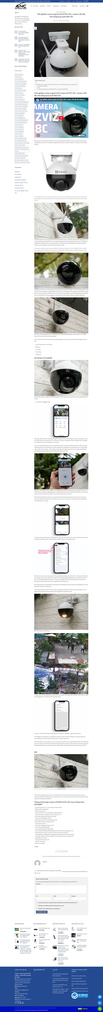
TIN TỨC (49, 6)
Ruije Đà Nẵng (18, 153)
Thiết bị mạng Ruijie (51, 1007)
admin (67, 20)
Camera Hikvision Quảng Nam (21, 104)
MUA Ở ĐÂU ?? (64, 6)
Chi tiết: (36, 846)
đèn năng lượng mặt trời (20, 157)
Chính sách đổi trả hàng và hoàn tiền (79, 984)
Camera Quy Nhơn (19, 124)
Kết (39, 87)
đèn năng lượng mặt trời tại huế (21, 160)
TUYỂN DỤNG (56, 6)
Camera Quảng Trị (18, 133)
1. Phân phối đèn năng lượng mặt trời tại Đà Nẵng (74, 871)
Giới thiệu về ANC (19, 1007)
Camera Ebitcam (18, 88)
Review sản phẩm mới (20, 182)
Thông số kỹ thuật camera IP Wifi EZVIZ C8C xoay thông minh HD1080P (53, 89)
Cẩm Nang (17, 174)
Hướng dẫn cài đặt (19, 180)
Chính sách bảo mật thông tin (78, 981)
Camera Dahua (18, 76)
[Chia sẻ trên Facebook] (56, 851)
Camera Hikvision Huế (19, 99)
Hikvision (24, 140)
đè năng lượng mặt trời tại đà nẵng (22, 162)
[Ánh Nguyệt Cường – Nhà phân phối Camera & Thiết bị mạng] (22, 6)
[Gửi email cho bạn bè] (61, 851)
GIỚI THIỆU (35, 6)
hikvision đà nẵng (18, 142)
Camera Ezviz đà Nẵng (19, 95)
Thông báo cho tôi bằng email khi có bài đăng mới (49, 908)
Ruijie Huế (17, 155)
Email (55, 896)
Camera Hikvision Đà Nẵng (20, 108)
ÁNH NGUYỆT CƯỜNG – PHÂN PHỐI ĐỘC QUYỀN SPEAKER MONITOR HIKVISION (24, 53)
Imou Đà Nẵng (26, 142)
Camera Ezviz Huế (19, 92)
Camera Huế (17, 111)
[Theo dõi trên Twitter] (86, 1)
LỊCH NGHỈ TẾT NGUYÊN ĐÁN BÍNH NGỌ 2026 (23, 33)
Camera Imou (24, 111)
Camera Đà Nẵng (18, 138)
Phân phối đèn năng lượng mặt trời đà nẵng (22, 150)
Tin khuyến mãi (18, 188)
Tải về (73, 1)
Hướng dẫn (68, 1)
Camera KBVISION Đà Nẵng (21, 122)
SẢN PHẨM (42, 6)
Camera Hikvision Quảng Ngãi (21, 106)
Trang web (73, 896)
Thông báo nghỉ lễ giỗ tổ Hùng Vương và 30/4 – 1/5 (24, 46)
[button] (79, 1)
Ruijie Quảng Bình (23, 155)
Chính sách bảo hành (76, 978)
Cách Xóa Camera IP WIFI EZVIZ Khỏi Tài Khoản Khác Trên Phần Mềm (23, 39)
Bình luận (38, 884)
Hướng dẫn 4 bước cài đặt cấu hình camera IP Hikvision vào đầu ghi (23, 60)
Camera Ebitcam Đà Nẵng (20, 90)
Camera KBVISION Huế (20, 117)
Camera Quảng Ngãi (19, 131)
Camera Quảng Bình (19, 127)
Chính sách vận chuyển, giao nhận (79, 988)
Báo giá (16, 171)
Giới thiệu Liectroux (40, 1007)
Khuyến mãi (62, 1)
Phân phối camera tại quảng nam (21, 147)
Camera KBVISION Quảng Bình (21, 120)
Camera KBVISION (19, 115)
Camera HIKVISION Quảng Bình (21, 102)
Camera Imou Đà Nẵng (19, 113)
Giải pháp (17, 177)
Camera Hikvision (18, 97)
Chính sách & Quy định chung (78, 975)
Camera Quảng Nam (19, 129)
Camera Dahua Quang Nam (20, 81)
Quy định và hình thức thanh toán (79, 991)
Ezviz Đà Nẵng (18, 140)
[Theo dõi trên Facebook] (83, 1)
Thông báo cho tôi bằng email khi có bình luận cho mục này (51, 905)
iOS (49, 402)
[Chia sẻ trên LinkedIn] (66, 851)
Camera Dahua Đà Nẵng (20, 86)
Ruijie (23, 153)
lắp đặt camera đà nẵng (19, 145)
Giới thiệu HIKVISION (29, 1007)
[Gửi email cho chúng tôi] (87, 1)
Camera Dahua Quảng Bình (20, 83)
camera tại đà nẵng (19, 136)
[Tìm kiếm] (31, 6)
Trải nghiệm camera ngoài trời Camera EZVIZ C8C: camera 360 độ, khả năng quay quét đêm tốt (56, 84)
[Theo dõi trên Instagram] (18, 1003)
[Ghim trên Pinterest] (64, 851)
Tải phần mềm (18, 185)
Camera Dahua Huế (19, 79)
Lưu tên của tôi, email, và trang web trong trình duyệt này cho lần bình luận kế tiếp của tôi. (57, 902)
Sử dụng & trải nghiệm (42, 86)
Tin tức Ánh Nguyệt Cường (21, 190)
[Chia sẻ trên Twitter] (59, 851)
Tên (37, 896)
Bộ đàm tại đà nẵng (19, 74)
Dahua (24, 138)
